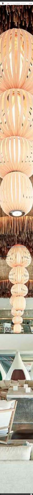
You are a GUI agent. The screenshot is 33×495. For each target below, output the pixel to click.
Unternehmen (17, 3)
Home (8, 3)
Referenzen (23, 3)
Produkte (12, 3)
